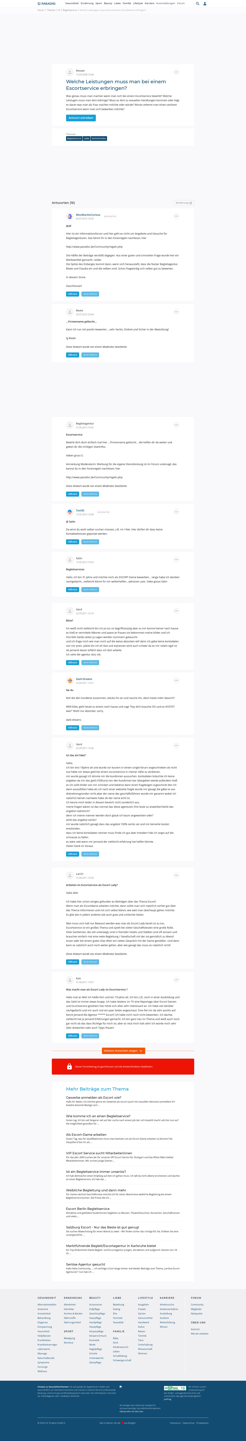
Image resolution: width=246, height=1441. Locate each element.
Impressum (175, 1422)
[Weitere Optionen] (176, 72)
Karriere (149, 3)
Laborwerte (44, 1349)
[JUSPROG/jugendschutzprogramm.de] (175, 1388)
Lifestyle (138, 3)
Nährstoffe (70, 1318)
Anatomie (43, 1309)
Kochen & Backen (73, 1313)
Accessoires (95, 1304)
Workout (68, 1342)
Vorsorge (43, 1366)
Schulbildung (120, 1355)
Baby (115, 1338)
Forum (181, 3)
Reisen (141, 1331)
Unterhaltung (145, 1344)
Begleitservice (70, 10)
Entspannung (45, 1326)
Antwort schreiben (81, 117)
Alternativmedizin (47, 1304)
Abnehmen (70, 1304)
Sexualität (118, 1322)
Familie (127, 3)
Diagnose (43, 1322)
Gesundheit (72, 3)
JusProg (167, 1399)
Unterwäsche (96, 1358)
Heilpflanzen (44, 1335)
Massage (42, 1353)
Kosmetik (94, 1340)
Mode (92, 1344)
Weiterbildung (167, 1322)
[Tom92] (71, 512)
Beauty (108, 3)
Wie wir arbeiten (199, 1333)
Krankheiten (44, 1340)
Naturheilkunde (46, 1358)
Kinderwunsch (120, 1347)
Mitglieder (196, 1309)
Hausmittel (43, 1331)
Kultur (141, 1326)
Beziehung (118, 1304)
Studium (164, 1318)
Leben (116, 1351)
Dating (116, 1309)
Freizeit (142, 1309)
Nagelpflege (95, 1349)
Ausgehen (143, 1304)
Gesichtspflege (97, 1313)
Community (197, 1304)
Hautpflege (95, 1326)
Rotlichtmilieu (99, 138)
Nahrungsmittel (72, 1322)
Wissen (164, 1326)
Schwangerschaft (122, 1360)
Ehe (115, 1313)
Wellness (42, 1371)
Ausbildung (166, 1313)
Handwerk (143, 1322)
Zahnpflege (95, 1362)
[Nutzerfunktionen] (204, 3)
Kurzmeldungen (165, 3)
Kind (115, 1342)
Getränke (69, 1309)
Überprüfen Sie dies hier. (132, 1411)
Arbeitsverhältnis (169, 1309)
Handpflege (95, 1322)
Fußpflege (94, 1309)
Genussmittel (145, 1318)
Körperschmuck (97, 1335)
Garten (142, 1313)
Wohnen (142, 1353)
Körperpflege (96, 1331)
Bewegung (69, 1338)
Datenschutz (189, 1422)
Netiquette (196, 1313)
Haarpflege (95, 1318)
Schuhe (93, 1353)
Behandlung (44, 1318)
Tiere (141, 1340)
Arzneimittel (44, 1313)
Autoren (195, 1329)
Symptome (43, 1362)
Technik (142, 1335)
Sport (99, 3)
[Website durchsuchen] (197, 3)
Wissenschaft (145, 1349)
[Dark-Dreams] (71, 680)
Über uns (198, 1322)
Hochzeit (117, 1318)
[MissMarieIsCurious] (71, 216)
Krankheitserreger (47, 1344)
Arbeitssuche (167, 1304)
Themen (51, 10)
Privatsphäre (202, 1422)
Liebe (117, 3)
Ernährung (87, 3)
